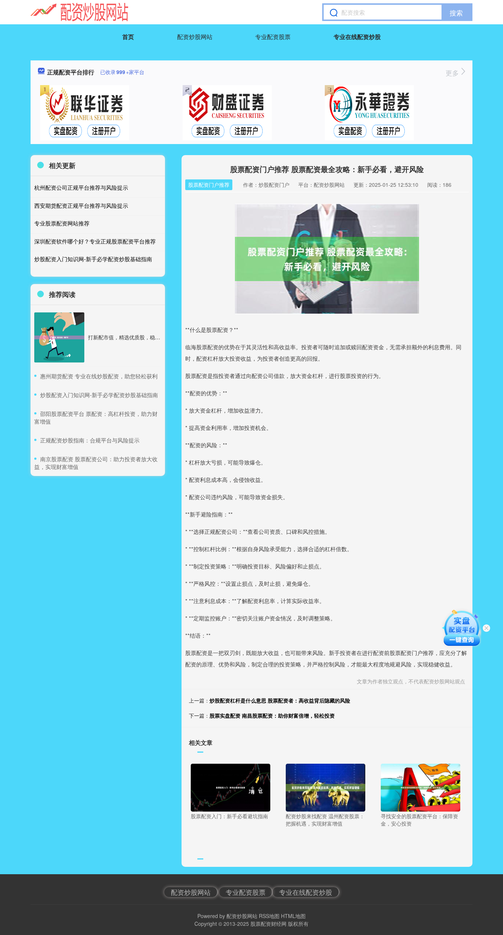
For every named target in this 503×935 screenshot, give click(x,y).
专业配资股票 (273, 36)
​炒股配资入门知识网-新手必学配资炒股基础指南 (99, 395)
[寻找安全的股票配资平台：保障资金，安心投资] (420, 787)
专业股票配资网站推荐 (61, 223)
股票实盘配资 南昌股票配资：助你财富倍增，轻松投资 (272, 715)
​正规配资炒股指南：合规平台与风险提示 (90, 440)
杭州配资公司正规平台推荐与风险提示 (81, 187)
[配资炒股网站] (79, 12)
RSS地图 (269, 916)
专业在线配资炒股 (357, 36)
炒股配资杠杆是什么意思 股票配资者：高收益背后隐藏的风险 (280, 700)
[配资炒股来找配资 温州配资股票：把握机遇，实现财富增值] (325, 787)
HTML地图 (293, 916)
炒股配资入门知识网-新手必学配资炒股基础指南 (93, 259)
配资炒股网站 (194, 36)
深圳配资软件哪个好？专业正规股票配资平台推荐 (95, 241)
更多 (453, 72)
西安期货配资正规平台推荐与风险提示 (81, 205)
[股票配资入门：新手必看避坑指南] (230, 787)
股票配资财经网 (268, 923)
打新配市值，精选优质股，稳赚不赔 (129, 337)
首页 (128, 36)
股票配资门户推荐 (208, 184)
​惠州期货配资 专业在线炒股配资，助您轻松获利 (99, 376)
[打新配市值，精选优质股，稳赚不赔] (59, 337)
